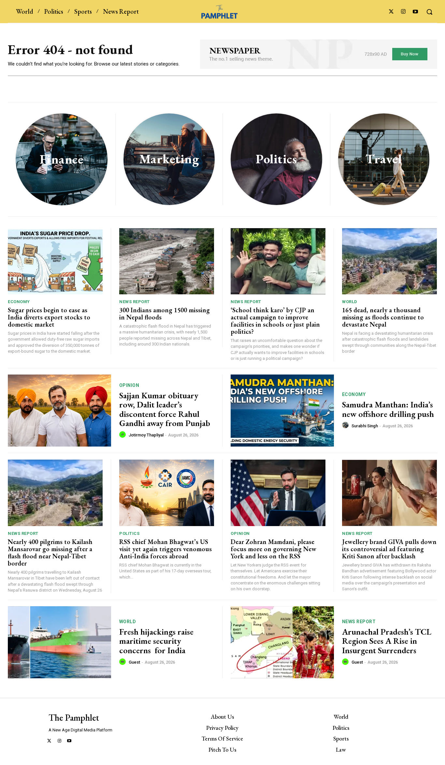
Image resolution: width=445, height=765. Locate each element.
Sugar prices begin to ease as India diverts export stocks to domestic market (49, 317)
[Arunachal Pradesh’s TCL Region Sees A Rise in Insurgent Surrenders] (282, 642)
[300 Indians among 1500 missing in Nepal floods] (166, 261)
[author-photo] (123, 434)
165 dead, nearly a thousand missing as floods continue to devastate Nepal (383, 317)
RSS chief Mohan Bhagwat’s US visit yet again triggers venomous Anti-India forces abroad (165, 548)
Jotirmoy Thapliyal (146, 435)
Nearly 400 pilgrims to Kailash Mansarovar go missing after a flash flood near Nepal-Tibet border (50, 552)
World (349, 302)
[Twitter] (391, 11)
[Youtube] (415, 11)
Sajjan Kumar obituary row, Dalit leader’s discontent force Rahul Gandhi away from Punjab (164, 409)
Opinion (129, 385)
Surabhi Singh (365, 425)
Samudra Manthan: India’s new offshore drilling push (388, 409)
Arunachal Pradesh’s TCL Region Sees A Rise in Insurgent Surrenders (386, 641)
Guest (134, 662)
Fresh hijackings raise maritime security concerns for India (156, 641)
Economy (19, 302)
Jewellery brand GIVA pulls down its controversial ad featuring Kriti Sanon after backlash (389, 548)
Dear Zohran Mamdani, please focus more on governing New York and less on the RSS (273, 548)
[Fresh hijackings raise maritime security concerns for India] (59, 642)
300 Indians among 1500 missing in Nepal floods (164, 313)
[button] (429, 12)
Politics (129, 533)
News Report (134, 302)
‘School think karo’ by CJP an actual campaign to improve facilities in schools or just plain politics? (275, 321)
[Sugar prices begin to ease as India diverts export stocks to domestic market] (55, 261)
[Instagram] (403, 11)
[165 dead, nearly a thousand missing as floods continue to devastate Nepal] (389, 261)
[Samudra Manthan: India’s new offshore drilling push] (282, 411)
